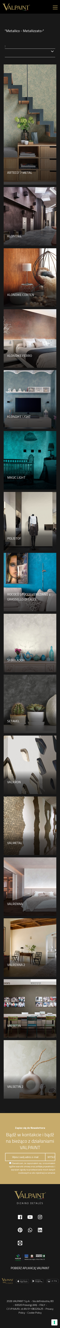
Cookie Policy (34, 1313)
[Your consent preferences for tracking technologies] (54, 1322)
